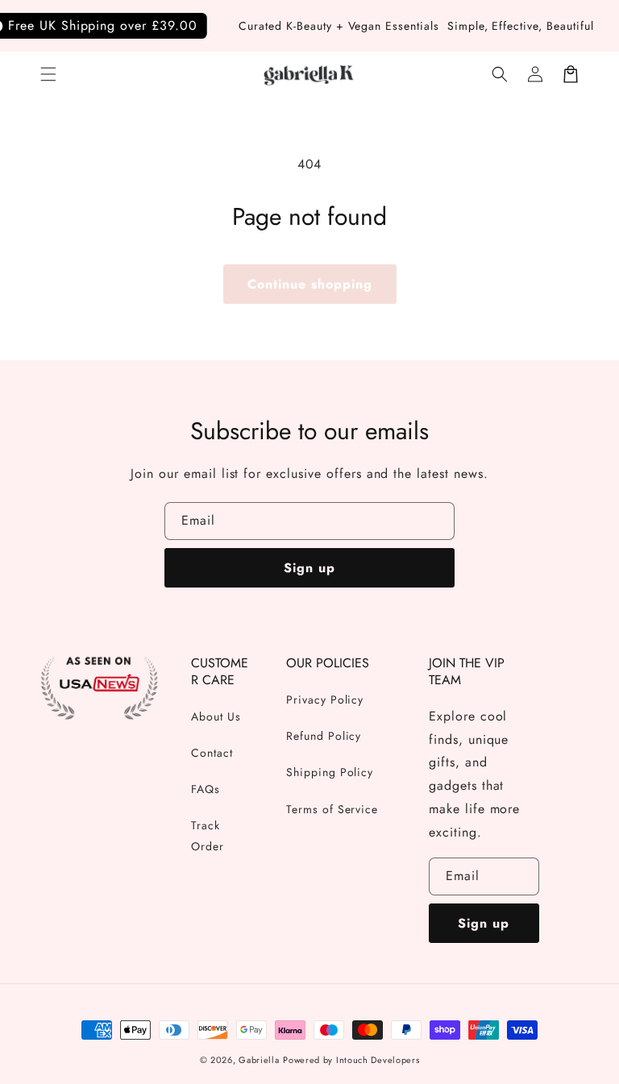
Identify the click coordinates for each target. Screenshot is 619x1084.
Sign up (309, 568)
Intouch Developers (378, 1059)
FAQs (205, 789)
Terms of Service (332, 809)
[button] (48, 74)
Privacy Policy (325, 700)
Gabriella (259, 1059)
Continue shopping (309, 284)
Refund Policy (323, 736)
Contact (212, 753)
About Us (216, 716)
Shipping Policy (329, 772)
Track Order (207, 835)
